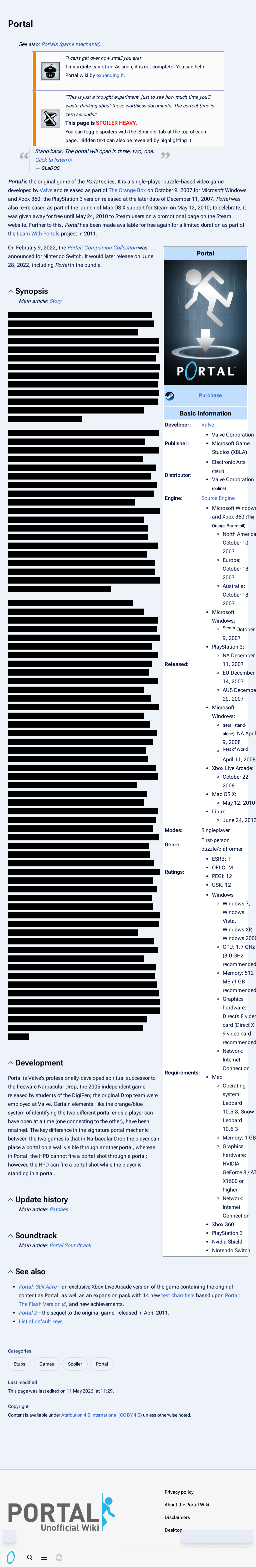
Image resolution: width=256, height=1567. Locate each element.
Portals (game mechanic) (70, 44)
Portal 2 (28, 1313)
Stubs (19, 1364)
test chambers (178, 1295)
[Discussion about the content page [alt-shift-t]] (231, 1536)
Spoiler (75, 1364)
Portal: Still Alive (37, 1287)
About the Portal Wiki (187, 1504)
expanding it (110, 75)
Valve (46, 190)
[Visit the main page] (10, 1557)
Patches (58, 1209)
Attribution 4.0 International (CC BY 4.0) (101, 1415)
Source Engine (218, 498)
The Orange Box (127, 190)
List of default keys (41, 1321)
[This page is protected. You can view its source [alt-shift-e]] (202, 1536)
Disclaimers (177, 1517)
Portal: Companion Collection (102, 247)
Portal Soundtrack (70, 1245)
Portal (102, 1364)
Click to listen (51, 160)
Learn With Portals (38, 233)
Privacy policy (179, 1492)
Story (55, 301)
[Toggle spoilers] (59, 1557)
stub (107, 67)
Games (46, 1364)
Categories (19, 1351)
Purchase (210, 395)
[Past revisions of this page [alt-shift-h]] (217, 1536)
